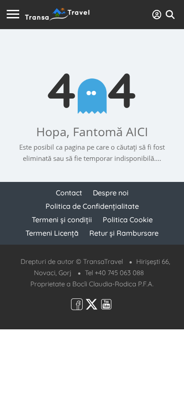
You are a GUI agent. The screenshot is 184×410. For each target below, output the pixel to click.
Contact (69, 192)
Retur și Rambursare (124, 233)
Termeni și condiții (62, 219)
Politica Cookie (128, 219)
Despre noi (111, 192)
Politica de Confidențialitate (92, 206)
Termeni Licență (52, 233)
